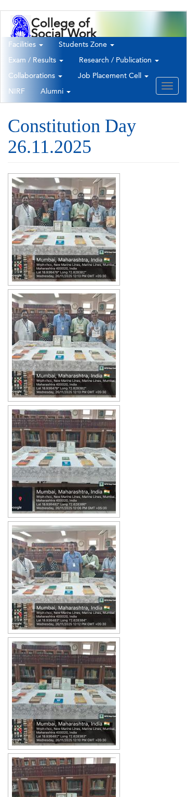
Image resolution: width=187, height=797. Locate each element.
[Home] (21, 33)
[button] (64, 229)
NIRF (16, 91)
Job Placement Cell (110, 76)
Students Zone (84, 44)
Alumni (53, 91)
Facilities (23, 44)
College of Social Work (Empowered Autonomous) (68, 39)
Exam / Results (33, 60)
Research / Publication (116, 60)
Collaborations (32, 76)
